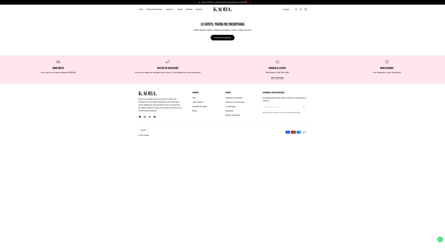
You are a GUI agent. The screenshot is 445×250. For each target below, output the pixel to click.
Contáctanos (231, 106)
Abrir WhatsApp (277, 78)
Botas (194, 111)
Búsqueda (229, 111)
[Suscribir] (304, 106)
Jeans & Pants (197, 102)
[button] (296, 9)
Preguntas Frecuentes (234, 98)
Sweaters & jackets (199, 106)
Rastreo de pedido (233, 115)
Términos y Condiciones (235, 102)
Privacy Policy (296, 112)
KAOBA (146, 135)
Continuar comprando (222, 38)
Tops (194, 98)
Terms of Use (286, 112)
